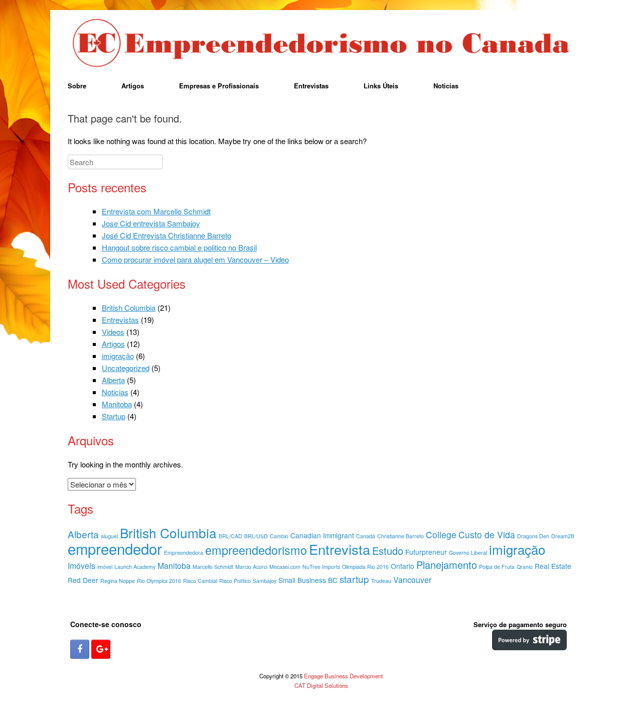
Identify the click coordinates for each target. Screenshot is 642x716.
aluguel (109, 536)
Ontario (402, 566)
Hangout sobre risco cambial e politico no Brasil (179, 247)
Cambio (279, 536)
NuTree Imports (321, 566)
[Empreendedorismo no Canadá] (321, 43)
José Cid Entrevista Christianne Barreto (166, 235)
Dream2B (562, 536)
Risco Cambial (200, 580)
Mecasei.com (284, 566)
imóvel (104, 566)
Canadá (365, 536)
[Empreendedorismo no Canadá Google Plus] (100, 649)
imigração (118, 355)
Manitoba (117, 404)
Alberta (113, 380)
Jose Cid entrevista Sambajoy (151, 223)
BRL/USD (256, 536)
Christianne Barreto (400, 536)
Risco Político (235, 580)
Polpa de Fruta (497, 566)
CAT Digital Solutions (321, 685)
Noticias (445, 85)
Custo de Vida (486, 534)
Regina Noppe (117, 580)
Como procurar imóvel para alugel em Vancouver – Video (195, 259)
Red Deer (83, 580)
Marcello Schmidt (213, 566)
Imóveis (81, 565)
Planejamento (446, 564)
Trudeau (381, 580)
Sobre (77, 85)
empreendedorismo (256, 549)
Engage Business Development (343, 676)
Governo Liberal (468, 552)
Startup (113, 416)
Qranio (525, 566)
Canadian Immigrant (322, 535)
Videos (113, 331)
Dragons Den (533, 536)
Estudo (387, 550)
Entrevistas (311, 85)
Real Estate (553, 566)
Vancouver (412, 579)
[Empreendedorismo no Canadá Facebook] (79, 649)
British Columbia (128, 307)
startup (354, 578)
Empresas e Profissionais (219, 85)
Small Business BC (308, 580)
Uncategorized (125, 368)
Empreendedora (183, 552)
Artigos (132, 85)
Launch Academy (134, 566)
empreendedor (115, 548)
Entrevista (339, 549)
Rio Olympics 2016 (159, 580)
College (441, 534)
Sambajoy (264, 580)
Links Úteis (381, 85)
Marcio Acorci (251, 566)
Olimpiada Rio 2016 (365, 566)
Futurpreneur (426, 552)
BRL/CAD (230, 536)
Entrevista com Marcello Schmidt (156, 211)
